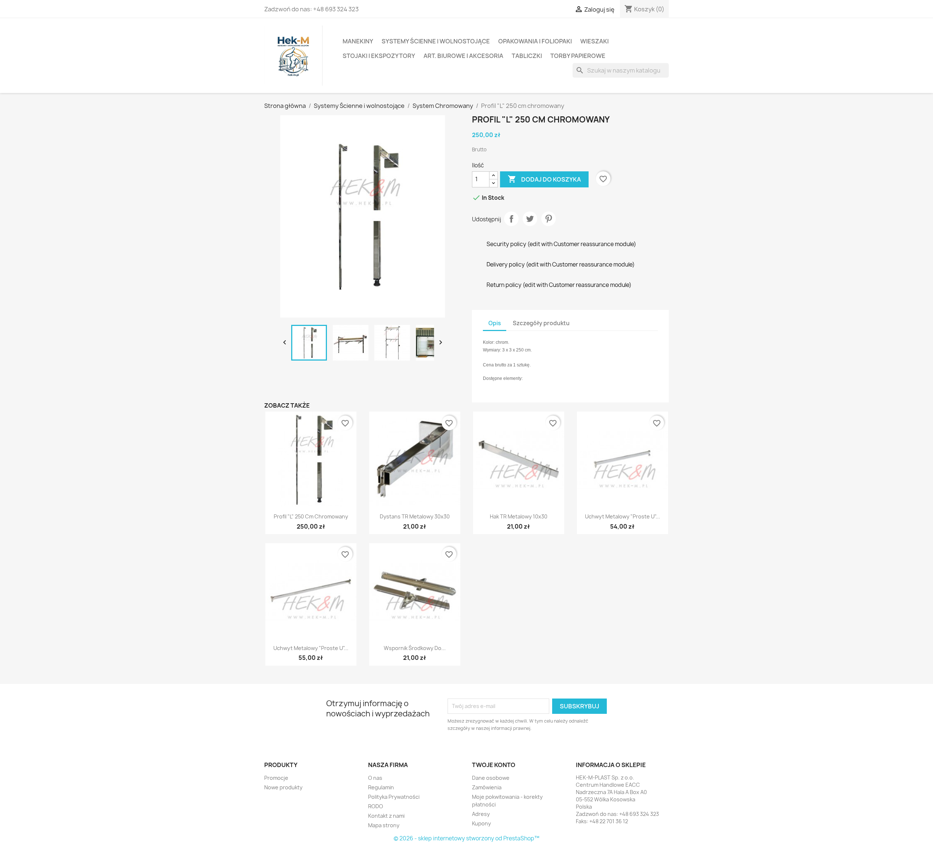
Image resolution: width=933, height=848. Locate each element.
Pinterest (548, 218)
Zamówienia (486, 787)
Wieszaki (594, 41)
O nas (375, 777)
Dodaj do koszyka (544, 179)
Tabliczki (527, 56)
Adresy (481, 813)
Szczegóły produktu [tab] (541, 323)
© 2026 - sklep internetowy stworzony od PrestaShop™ (466, 838)
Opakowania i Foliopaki (535, 41)
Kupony (481, 823)
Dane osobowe (491, 777)
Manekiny (358, 41)
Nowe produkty (283, 787)
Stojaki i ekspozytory (379, 56)
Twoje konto (493, 765)
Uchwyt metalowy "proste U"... (622, 516)
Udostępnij (511, 218)
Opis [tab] (494, 323)
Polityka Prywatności (393, 796)
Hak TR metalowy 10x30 (518, 516)
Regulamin (381, 787)
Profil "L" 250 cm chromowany (311, 516)
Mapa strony (383, 825)
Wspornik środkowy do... (415, 648)
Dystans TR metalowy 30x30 (415, 516)
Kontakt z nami (386, 815)
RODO (375, 806)
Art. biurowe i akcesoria (463, 56)
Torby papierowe (577, 56)
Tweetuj (530, 218)
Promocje (276, 777)
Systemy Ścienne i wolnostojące (436, 41)
